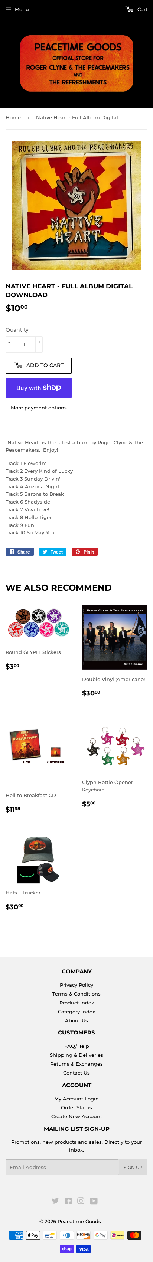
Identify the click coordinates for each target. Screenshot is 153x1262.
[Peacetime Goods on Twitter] (55, 1202)
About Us (76, 1020)
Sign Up (133, 1167)
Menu (22, 9)
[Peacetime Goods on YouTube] (94, 1202)
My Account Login (76, 1099)
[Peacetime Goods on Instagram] (81, 1202)
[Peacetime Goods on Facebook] (68, 1202)
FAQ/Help (76, 1046)
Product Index (76, 1003)
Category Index (76, 1011)
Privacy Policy (76, 985)
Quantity (17, 329)
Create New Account (76, 1116)
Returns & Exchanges (76, 1064)
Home (13, 117)
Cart (141, 9)
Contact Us (76, 1073)
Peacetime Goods (79, 1221)
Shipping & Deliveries (76, 1055)
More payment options (39, 408)
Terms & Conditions (76, 994)
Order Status (76, 1107)
